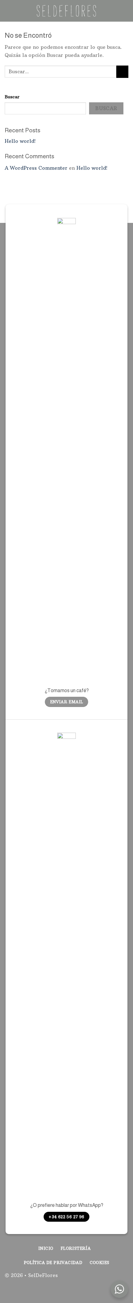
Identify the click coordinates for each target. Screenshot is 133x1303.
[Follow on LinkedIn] (123, 1278)
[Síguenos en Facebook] (104, 1278)
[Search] (126, 11)
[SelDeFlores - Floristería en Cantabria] (66, 10)
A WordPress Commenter (36, 168)
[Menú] (8, 10)
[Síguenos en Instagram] (113, 1278)
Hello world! (20, 141)
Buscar (12, 97)
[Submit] (122, 72)
